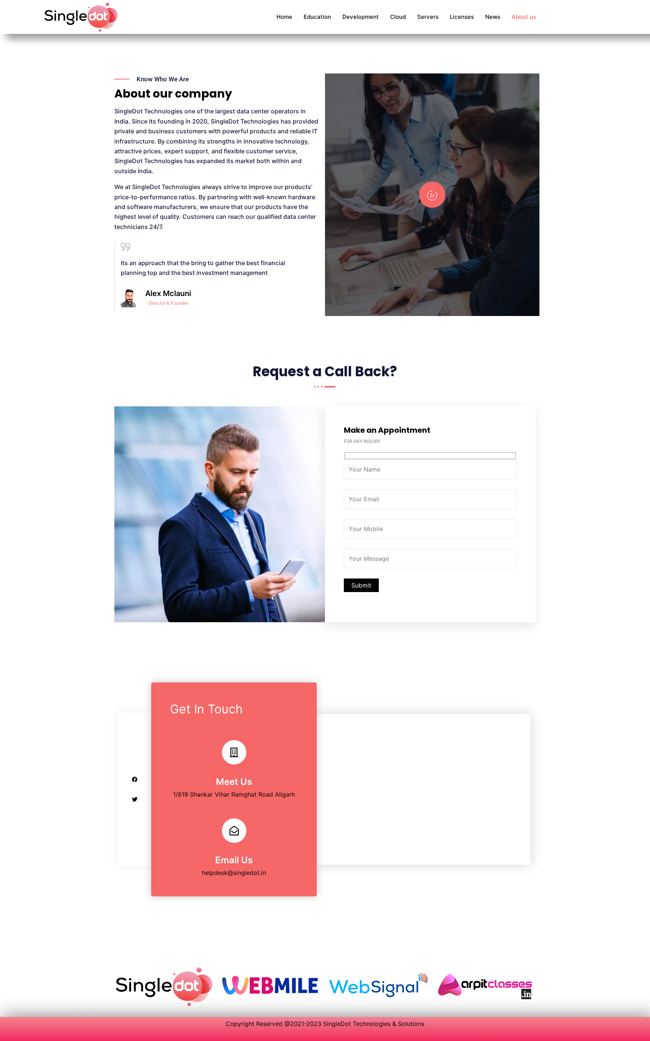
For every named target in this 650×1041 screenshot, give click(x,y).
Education (317, 16)
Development (360, 16)
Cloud (398, 16)
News (492, 16)
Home (284, 16)
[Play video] (432, 195)
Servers (428, 16)
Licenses (462, 16)
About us (524, 16)
